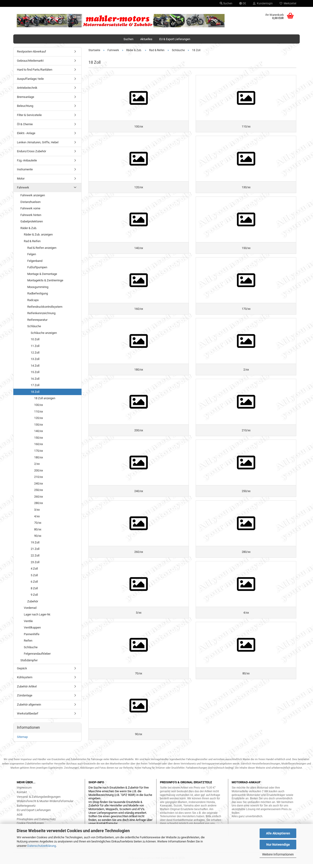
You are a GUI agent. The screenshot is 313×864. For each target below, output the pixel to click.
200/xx (38, 470)
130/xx (38, 424)
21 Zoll (35, 549)
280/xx (38, 503)
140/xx (38, 431)
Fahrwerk (23, 187)
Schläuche (34, 326)
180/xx (38, 457)
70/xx (37, 522)
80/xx (37, 529)
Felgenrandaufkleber (37, 653)
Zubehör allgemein (29, 704)
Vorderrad (30, 607)
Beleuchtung (25, 106)
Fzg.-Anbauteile (27, 160)
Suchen (227, 3)
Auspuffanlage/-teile (30, 78)
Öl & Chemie (25, 124)
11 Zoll (35, 346)
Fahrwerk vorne (30, 208)
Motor (21, 178)
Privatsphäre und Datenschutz (36, 819)
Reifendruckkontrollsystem (44, 306)
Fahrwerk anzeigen (32, 195)
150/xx (38, 437)
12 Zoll (35, 352)
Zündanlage (24, 695)
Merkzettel (289, 3)
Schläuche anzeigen (44, 333)
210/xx (38, 477)
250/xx (38, 490)
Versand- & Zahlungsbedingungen (38, 796)
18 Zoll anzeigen (44, 398)
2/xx (37, 463)
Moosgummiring (37, 287)
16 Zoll (35, 378)
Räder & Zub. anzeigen (38, 234)
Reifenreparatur (37, 319)
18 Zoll (35, 391)
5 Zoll (34, 575)
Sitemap (22, 737)
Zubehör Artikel (27, 686)
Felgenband (34, 261)
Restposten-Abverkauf (31, 51)
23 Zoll (35, 562)
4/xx (37, 516)
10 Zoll (35, 339)
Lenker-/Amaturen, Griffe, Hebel (37, 142)
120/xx (38, 418)
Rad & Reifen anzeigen (41, 247)
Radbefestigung (37, 293)
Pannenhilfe (31, 634)
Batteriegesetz (26, 805)
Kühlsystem (24, 677)
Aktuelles (146, 39)
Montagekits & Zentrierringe (45, 280)
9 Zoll (34, 594)
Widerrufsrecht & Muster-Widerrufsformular (45, 801)
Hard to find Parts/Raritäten (34, 69)
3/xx (37, 509)
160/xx (38, 444)
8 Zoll (34, 588)
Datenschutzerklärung (41, 845)
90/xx (37, 535)
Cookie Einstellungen (30, 823)
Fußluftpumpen (37, 267)
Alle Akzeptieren (278, 833)
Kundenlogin (264, 3)
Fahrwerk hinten (30, 215)
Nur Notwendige (278, 844)
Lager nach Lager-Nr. (37, 614)
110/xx (38, 411)
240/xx (38, 483)
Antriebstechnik (27, 87)
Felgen (31, 254)
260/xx (38, 496)
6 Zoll (34, 581)
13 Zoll (35, 359)
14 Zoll (35, 365)
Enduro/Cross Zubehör (31, 151)
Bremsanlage (25, 97)
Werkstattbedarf (27, 713)
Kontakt (22, 792)
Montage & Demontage (42, 274)
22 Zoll (35, 555)
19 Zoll (35, 542)
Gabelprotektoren (31, 221)
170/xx (38, 450)
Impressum (24, 787)
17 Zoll (35, 385)
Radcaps (33, 300)
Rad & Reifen (32, 241)
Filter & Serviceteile (29, 115)
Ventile (28, 621)
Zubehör (32, 601)
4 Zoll (34, 568)
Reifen (28, 640)
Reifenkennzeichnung (41, 313)
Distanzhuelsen (30, 202)
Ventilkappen (32, 627)
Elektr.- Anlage (26, 133)
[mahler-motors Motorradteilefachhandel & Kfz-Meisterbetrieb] (121, 20)
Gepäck (22, 668)
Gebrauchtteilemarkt (30, 60)
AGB (19, 814)
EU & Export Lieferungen (174, 39)
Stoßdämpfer (29, 660)
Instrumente (25, 169)
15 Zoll (35, 372)
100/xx (38, 405)
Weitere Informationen (278, 854)
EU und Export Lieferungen (34, 810)
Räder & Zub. (28, 228)
